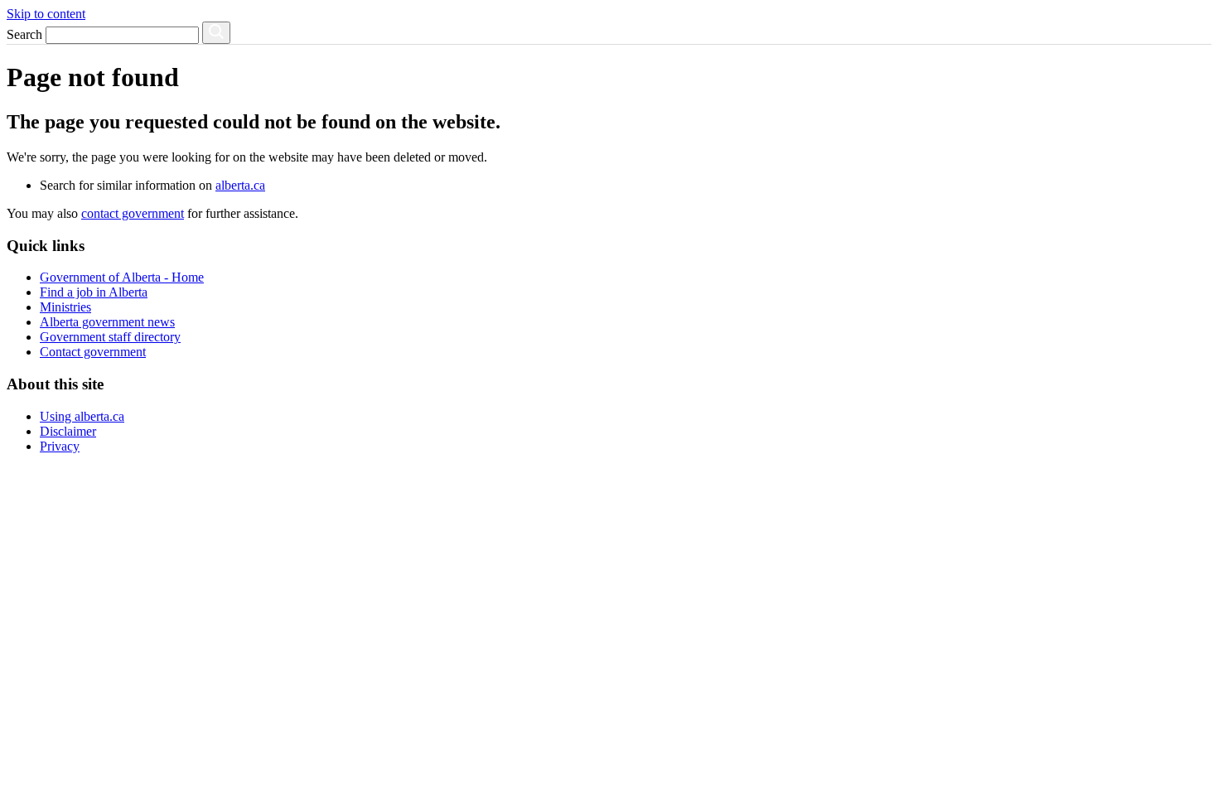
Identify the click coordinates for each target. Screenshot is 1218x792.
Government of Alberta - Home (122, 277)
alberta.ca (240, 185)
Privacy (60, 446)
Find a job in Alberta (93, 292)
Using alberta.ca (82, 416)
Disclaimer (68, 431)
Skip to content (46, 14)
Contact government (93, 352)
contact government (132, 213)
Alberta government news (107, 322)
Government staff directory (110, 337)
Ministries (65, 307)
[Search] (216, 33)
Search (24, 34)
